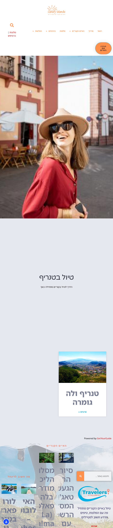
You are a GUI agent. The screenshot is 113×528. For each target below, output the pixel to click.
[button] (11, 25)
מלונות (62, 31)
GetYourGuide (104, 438)
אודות (94, 526)
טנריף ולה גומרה (82, 397)
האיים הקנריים (78, 31)
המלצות (38, 31)
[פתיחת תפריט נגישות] (6, 522)
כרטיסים (52, 31)
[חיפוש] (80, 476)
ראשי (100, 31)
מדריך (90, 31)
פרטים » (82, 411)
